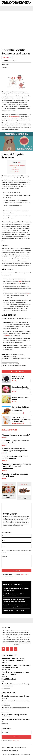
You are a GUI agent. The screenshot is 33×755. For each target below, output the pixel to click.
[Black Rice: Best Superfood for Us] (6, 378)
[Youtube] (15, 649)
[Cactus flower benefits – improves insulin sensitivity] (6, 389)
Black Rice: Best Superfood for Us (18, 377)
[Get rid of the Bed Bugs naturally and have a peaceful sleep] (6, 410)
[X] (6, 71)
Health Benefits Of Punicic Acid (13, 610)
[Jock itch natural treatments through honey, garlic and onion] (6, 420)
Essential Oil (5, 723)
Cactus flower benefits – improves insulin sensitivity (21, 388)
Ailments (4, 437)
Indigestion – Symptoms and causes (9, 496)
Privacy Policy (16, 740)
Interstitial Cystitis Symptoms (16, 165)
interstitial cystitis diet (8, 358)
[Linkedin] (7, 649)
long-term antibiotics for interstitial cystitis (14, 365)
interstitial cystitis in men (23, 358)
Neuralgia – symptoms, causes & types (15, 696)
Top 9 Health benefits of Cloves (24, 497)
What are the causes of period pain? (16, 435)
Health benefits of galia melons (20, 398)
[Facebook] (3, 71)
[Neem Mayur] (3, 61)
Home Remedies (17, 413)
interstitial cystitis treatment (10, 363)
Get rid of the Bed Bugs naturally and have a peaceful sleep (20, 409)
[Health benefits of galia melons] (6, 399)
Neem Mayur (13, 60)
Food (14, 380)
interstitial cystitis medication (10, 360)
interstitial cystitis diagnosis (9, 356)
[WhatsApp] (13, 71)
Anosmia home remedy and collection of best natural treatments (16, 666)
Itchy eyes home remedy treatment (14, 715)
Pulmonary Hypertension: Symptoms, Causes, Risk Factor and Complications (16, 466)
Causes (13, 167)
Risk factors (14, 169)
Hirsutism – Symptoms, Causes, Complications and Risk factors (13, 659)
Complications (15, 171)
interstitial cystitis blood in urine (15, 354)
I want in (15, 737)
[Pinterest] (10, 71)
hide (19, 162)
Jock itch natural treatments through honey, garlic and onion (21, 419)
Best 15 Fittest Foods (9, 679)
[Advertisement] (16, 27)
